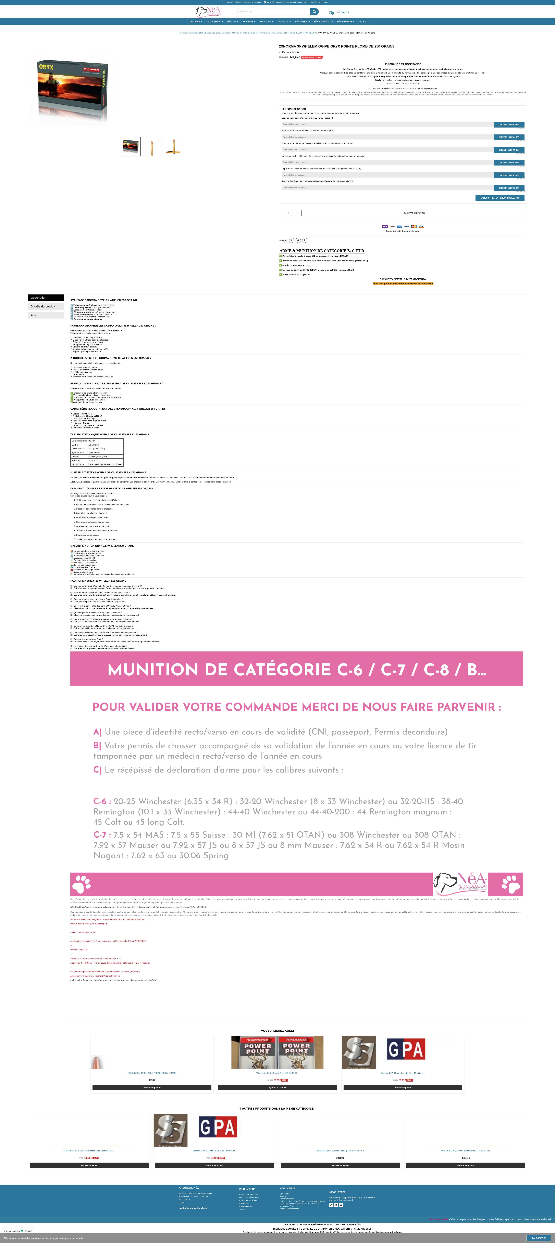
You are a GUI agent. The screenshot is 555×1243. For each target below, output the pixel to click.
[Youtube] (341, 1205)
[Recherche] (314, 11)
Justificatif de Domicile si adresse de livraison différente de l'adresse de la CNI (317, 181)
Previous (33, 89)
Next (271, 89)
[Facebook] (331, 1205)
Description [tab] (38, 297)
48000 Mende (184, 1199)
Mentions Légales (287, 1199)
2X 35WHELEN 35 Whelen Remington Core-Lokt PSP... (466, 1151)
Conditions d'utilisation (248, 1194)
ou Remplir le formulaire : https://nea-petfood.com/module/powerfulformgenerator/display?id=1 (113, 980)
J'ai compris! (539, 1238)
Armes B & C (244, 1203)
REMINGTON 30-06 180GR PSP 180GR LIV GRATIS (152, 1073)
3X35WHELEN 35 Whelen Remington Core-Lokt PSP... (340, 1151)
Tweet (298, 240)
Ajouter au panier (414, 213)
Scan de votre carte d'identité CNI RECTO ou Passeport (307, 118)
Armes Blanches (245, 1206)
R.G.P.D (283, 1196)
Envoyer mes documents (289, 1208)
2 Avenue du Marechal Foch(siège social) (195, 1193)
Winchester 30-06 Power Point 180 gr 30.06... (277, 1073)
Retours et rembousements (250, 1197)
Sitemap (242, 1209)
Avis (34, 315)
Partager (291, 240)
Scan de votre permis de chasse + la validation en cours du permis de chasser (317, 143)
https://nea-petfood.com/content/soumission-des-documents (403, 283)
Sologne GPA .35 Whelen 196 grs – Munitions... (403, 1073)
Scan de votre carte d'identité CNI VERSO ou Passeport (307, 130)
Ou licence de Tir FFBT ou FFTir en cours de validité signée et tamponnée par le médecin (323, 156)
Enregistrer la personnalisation (500, 198)
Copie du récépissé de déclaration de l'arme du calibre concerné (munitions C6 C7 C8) (321, 169)
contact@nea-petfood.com (193, 1208)
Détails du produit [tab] (43, 306)
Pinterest (304, 240)
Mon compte (284, 1194)
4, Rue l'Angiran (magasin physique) (193, 1196)
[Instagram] (336, 1205)
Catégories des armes (248, 1200)
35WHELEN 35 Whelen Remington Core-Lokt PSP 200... (89, 1151)
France (181, 1202)
